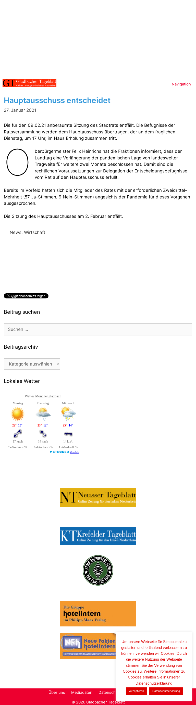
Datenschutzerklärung (166, 691)
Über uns (56, 692)
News (15, 232)
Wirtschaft (34, 232)
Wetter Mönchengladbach (43, 396)
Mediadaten (81, 692)
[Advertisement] (98, 38)
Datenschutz (110, 692)
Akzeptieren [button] (136, 691)
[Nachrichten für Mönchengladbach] (29, 83)
